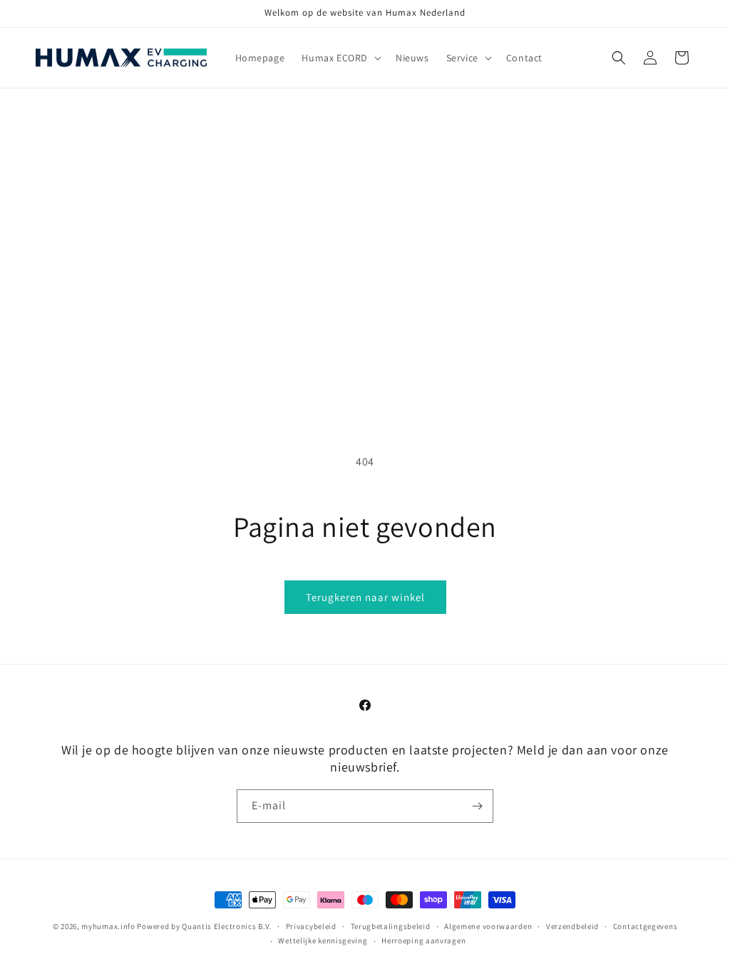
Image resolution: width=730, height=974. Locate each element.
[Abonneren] (477, 806)
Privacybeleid (311, 926)
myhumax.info (108, 926)
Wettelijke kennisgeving (322, 940)
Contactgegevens (645, 926)
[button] (340, 58)
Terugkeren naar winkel (365, 597)
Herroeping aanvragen (423, 940)
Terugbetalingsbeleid (391, 926)
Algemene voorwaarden (488, 926)
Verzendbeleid (572, 926)
